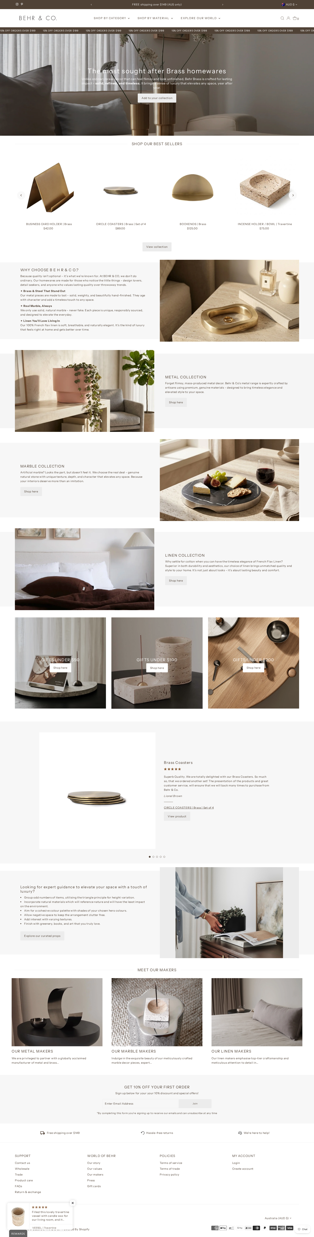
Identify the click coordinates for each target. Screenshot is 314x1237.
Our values (94, 1168)
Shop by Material (154, 18)
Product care (24, 1180)
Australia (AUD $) (277, 1218)
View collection (157, 246)
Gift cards (94, 1186)
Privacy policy (169, 1174)
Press (91, 1180)
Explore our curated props (42, 936)
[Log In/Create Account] (288, 18)
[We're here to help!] (240, 1133)
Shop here (176, 402)
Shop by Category (110, 18)
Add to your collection (157, 98)
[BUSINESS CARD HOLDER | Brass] (49, 186)
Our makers (95, 1174)
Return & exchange (28, 1192)
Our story (93, 1163)
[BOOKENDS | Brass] (193, 186)
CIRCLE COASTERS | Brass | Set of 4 (189, 807)
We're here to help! (256, 1133)
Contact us (22, 1163)
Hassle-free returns (159, 1133)
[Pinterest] (22, 4)
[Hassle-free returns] (142, 1133)
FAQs (18, 1186)
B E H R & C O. (50, 1229)
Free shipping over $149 (63, 1133)
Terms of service (171, 1163)
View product (177, 816)
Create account (243, 1168)
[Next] (223, 5)
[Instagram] (17, 4)
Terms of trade (170, 1168)
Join (195, 1103)
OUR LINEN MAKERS (231, 1051)
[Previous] (91, 5)
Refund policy (23, 1224)
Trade (19, 1174)
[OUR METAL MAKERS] (57, 1012)
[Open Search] (282, 18)
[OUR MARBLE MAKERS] (157, 1012)
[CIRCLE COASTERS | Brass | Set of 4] (121, 186)
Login (236, 1163)
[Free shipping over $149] (42, 1133)
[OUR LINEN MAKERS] (257, 1012)
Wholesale (22, 1168)
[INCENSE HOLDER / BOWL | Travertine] (265, 186)
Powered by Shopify (76, 1229)
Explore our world (199, 18)
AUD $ (290, 4)
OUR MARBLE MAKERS (134, 1051)
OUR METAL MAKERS (32, 1051)
